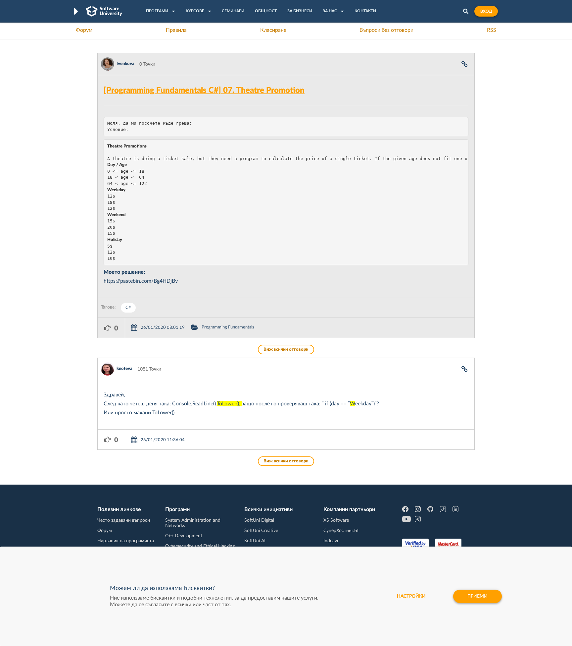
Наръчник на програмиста (125, 541)
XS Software (336, 520)
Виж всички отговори (286, 349)
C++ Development (183, 536)
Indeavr (331, 541)
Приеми (477, 596)
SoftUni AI (254, 541)
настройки (411, 596)
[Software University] (104, 11)
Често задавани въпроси (123, 520)
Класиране (273, 30)
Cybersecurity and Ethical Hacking (200, 546)
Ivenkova (125, 64)
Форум (84, 30)
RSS (491, 30)
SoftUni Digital (259, 520)
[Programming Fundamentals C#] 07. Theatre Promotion (204, 90)
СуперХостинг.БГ (341, 530)
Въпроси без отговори (386, 30)
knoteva (124, 369)
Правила (176, 30)
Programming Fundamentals (228, 327)
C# (128, 308)
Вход (486, 11)
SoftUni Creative (261, 530)
